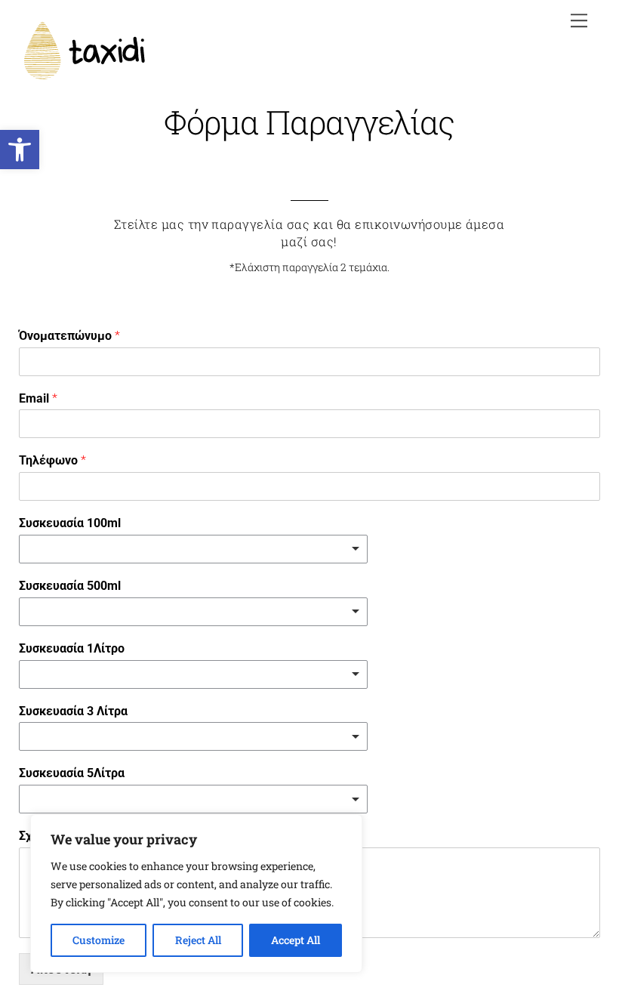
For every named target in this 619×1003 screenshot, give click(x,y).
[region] (196, 893)
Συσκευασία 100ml (70, 523)
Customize (98, 940)
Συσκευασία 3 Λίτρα (73, 711)
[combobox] (193, 549)
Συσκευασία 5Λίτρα (72, 773)
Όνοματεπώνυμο (69, 336)
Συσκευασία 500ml (70, 586)
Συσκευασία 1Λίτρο (72, 648)
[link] (19, 149)
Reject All (198, 940)
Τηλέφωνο (52, 460)
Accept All (295, 940)
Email (38, 398)
